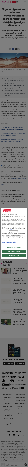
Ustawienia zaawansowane (14, 247)
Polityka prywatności (13, 229)
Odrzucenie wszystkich (14, 251)
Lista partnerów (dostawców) (9, 242)
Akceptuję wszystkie (14, 255)
